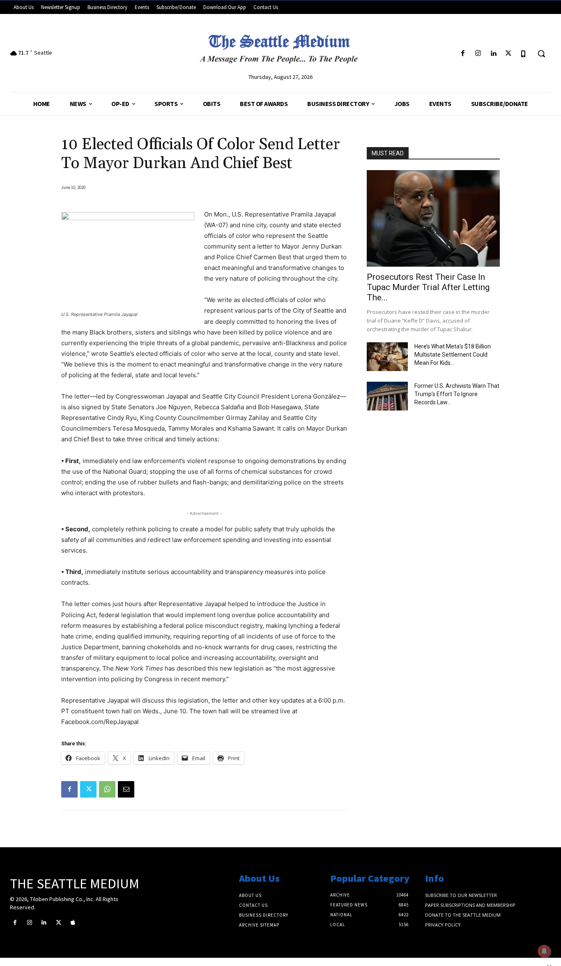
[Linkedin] (493, 53)
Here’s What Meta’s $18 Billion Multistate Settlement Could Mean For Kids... (452, 354)
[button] (541, 53)
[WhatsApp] (107, 789)
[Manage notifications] (544, 951)
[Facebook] (462, 53)
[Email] (126, 789)
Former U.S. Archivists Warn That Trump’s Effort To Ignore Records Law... (456, 394)
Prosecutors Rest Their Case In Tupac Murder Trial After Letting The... (428, 287)
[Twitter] (508, 53)
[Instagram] (477, 53)
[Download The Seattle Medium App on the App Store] (523, 53)
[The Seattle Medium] (280, 46)
